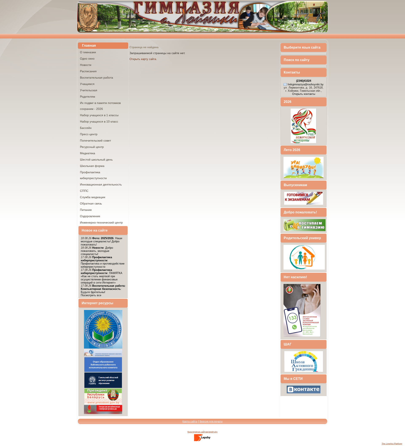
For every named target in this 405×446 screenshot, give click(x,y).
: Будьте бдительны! (103, 289)
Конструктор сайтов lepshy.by (202, 432)
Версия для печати (211, 421)
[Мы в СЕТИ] (303, 393)
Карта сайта (189, 421)
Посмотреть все (91, 295)
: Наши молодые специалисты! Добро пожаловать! (101, 241)
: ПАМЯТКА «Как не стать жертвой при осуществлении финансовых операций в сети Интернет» (101, 276)
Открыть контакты (303, 93)
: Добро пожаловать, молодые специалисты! (97, 251)
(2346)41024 (303, 80)
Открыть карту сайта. (143, 59)
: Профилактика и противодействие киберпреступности (102, 262)
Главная (89, 45)
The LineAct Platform (392, 443)
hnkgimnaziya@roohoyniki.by (306, 84)
